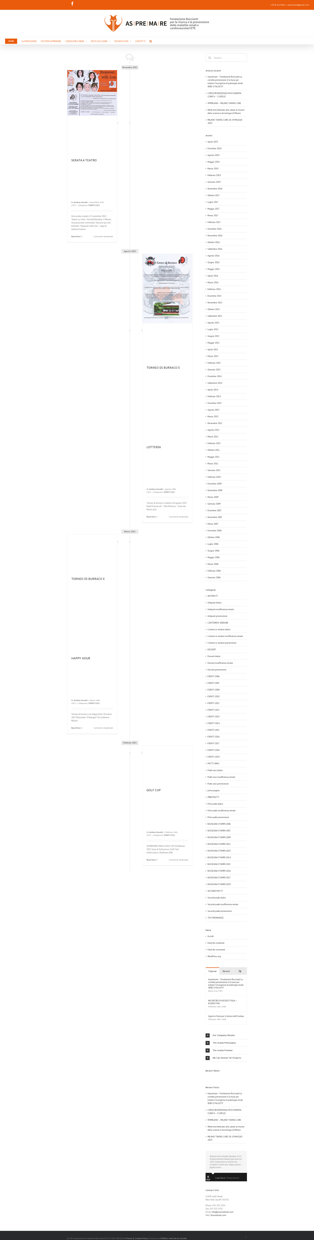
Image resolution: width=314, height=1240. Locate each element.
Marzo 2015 (213, 356)
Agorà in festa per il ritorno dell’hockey (226, 1016)
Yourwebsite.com (218, 1215)
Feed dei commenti (216, 949)
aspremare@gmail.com (298, 5)
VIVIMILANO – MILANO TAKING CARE (224, 103)
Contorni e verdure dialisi (219, 629)
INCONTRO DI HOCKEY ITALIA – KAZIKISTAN (222, 1002)
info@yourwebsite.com (222, 1212)
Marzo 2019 (213, 168)
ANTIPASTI (213, 596)
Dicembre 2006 (214, 530)
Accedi (211, 936)
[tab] (226, 1035)
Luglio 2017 (213, 202)
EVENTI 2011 (213, 703)
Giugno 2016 (213, 262)
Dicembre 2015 (214, 296)
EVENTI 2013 (213, 716)
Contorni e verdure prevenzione (222, 642)
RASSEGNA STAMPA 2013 (219, 850)
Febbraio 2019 (214, 175)
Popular (213, 971)
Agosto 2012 (213, 430)
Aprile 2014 (213, 389)
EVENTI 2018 (213, 750)
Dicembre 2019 (214, 148)
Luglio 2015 (213, 329)
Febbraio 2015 (214, 363)
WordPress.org (214, 956)
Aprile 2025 (213, 141)
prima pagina (213, 790)
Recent (226, 971)
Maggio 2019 (213, 161)
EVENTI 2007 (213, 683)
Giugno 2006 (213, 550)
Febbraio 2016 (214, 289)
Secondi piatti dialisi (217, 897)
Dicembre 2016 (214, 229)
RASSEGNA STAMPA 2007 (219, 830)
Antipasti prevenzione (217, 616)
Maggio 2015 (213, 342)
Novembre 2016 (215, 235)
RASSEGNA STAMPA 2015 (219, 864)
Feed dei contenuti (216, 943)
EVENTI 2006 (213, 676)
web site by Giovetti (178, 1238)
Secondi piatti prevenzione (220, 911)
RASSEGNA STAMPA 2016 (219, 870)
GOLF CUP (154, 790)
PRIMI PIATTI (213, 797)
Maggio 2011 (213, 457)
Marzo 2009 (213, 497)
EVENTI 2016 (213, 736)
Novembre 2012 (215, 423)
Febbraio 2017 (214, 222)
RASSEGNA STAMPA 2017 (219, 877)
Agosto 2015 (213, 322)
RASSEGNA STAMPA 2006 (219, 824)
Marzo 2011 (213, 463)
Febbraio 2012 (214, 443)
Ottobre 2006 (214, 537)
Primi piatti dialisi (215, 803)
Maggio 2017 (213, 208)
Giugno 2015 (213, 336)
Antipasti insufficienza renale (221, 609)
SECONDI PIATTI (215, 891)
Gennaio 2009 (214, 503)
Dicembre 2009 (214, 483)
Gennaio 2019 (214, 182)
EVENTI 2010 (213, 696)
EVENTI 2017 (213, 743)
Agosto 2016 (213, 255)
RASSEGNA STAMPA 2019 (219, 884)
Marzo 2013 (213, 416)
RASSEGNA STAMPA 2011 (219, 844)
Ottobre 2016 (214, 242)
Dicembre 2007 (214, 510)
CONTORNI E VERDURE (218, 622)
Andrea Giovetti (81, 202)
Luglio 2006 (213, 544)
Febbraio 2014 (214, 396)
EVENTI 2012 (94, 205)
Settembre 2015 (215, 316)
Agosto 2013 (213, 409)
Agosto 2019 (213, 155)
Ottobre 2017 (214, 195)
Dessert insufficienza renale (220, 663)
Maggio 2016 (213, 269)
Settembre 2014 (215, 383)
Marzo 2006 (213, 564)
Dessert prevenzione (217, 669)
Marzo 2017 (213, 215)
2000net (164, 1238)
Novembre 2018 (215, 188)
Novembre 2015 (215, 302)
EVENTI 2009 (213, 689)
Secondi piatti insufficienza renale (223, 904)
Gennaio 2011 (214, 470)
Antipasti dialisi (214, 602)
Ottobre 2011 (214, 450)
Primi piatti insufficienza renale (222, 810)
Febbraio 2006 (214, 570)
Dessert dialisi (214, 656)
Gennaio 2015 (214, 369)
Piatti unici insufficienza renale (221, 777)
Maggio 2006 (213, 557)
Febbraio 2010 (214, 477)
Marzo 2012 (213, 436)
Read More (76, 236)
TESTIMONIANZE (216, 917)
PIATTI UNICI (213, 763)
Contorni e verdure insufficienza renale (225, 636)
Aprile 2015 (213, 349)
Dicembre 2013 (214, 403)
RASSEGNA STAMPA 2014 (219, 857)
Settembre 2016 (215, 249)
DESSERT (212, 649)
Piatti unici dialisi (215, 770)
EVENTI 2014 (213, 723)
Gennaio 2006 (214, 577)
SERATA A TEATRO (84, 160)
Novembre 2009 (215, 490)
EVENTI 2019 (213, 756)
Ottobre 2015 (214, 309)
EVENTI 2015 (213, 730)
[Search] (150, 40)
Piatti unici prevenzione (218, 783)
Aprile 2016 (213, 275)
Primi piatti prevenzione (218, 817)
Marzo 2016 (213, 282)
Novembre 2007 (215, 517)
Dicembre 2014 (214, 376)
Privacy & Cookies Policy (137, 1238)
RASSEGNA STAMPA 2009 (219, 837)
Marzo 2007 (213, 524)
